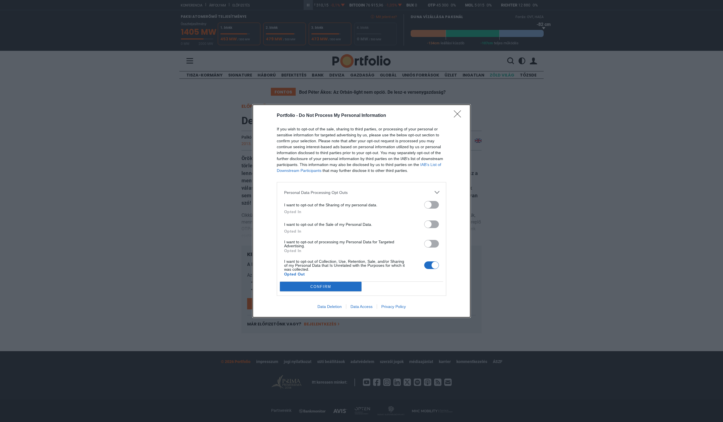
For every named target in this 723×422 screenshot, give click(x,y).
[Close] (459, 115)
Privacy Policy (393, 306)
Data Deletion (329, 306)
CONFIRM (320, 287)
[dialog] (361, 211)
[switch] (431, 205)
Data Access (361, 306)
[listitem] (361, 192)
